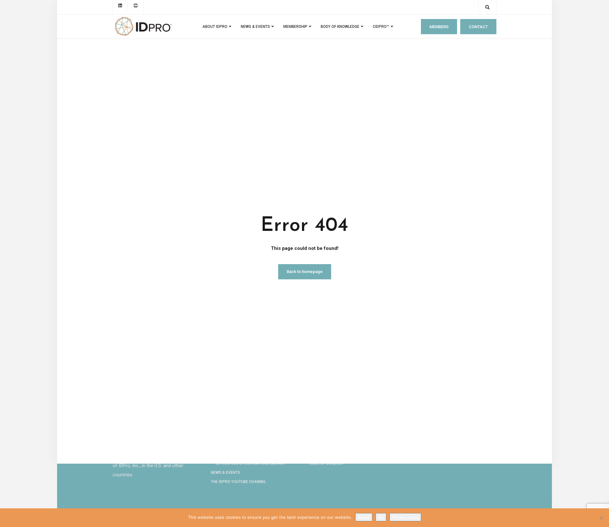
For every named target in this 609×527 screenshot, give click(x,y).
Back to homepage (305, 271)
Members (439, 26)
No (381, 517)
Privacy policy (405, 517)
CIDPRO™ (381, 26)
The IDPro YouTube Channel (238, 481)
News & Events (225, 472)
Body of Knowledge (340, 26)
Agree (364, 517)
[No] (601, 518)
